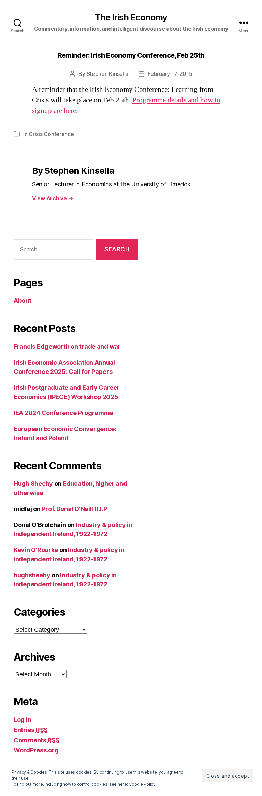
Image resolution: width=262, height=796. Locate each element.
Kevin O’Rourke (36, 549)
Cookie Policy (142, 784)
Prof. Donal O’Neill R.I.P (74, 508)
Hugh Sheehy (33, 483)
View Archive (52, 198)
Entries (31, 729)
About (22, 300)
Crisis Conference (51, 134)
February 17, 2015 (170, 73)
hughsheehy (32, 575)
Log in (22, 719)
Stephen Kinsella (108, 73)
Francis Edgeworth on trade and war (67, 346)
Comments (37, 740)
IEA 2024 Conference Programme (63, 412)
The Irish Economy (131, 17)
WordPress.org (36, 750)
